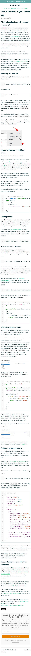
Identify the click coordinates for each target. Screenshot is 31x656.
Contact (25, 650)
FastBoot (3, 28)
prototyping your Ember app (14, 162)
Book (18, 8)
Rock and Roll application (19, 61)
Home (5, 8)
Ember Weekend (17, 570)
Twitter (28, 650)
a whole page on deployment (17, 461)
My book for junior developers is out (15, 1)
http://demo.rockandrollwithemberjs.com (12, 605)
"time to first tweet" (15, 36)
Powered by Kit (15, 642)
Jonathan (21, 568)
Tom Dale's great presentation (11, 593)
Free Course (24, 8)
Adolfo (14, 568)
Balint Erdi (15, 6)
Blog (9, 8)
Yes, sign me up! (15, 636)
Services (13, 8)
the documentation (15, 229)
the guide (24, 444)
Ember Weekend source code (17, 586)
